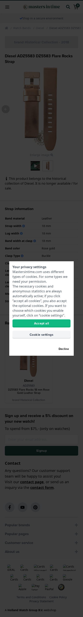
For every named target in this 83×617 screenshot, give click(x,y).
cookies (31, 276)
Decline (64, 349)
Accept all (41, 323)
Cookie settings (41, 334)
